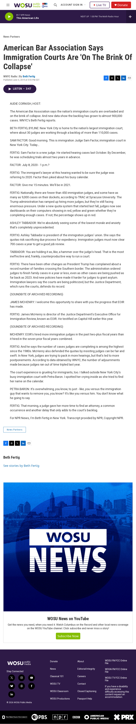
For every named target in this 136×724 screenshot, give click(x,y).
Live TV (101, 5)
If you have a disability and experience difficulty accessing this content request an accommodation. (117, 691)
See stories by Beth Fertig (21, 466)
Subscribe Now (68, 636)
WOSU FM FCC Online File (116, 662)
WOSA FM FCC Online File (116, 670)
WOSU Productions (60, 698)
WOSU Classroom (59, 691)
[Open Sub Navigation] (85, 5)
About (80, 661)
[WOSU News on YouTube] (68, 547)
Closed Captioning (86, 691)
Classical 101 (57, 676)
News (53, 669)
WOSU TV (55, 684)
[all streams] (131, 16)
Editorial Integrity (86, 669)
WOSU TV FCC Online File (116, 679)
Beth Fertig (29, 76)
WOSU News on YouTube (68, 618)
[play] (9, 17)
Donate (122, 5)
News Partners (11, 36)
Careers (81, 676)
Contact (81, 684)
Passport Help (84, 698)
